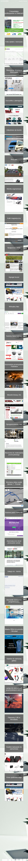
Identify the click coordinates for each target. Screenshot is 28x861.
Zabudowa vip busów (14, 130)
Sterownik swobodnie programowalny (14, 601)
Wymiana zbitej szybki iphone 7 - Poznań (14, 483)
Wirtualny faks (14, 307)
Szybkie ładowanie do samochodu (14, 748)
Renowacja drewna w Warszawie (14, 71)
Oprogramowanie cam (14, 424)
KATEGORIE (4, 1)
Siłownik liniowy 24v (14, 395)
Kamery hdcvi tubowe (14, 336)
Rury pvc (14, 159)
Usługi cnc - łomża (14, 571)
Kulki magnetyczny (14, 218)
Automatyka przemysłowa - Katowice (14, 365)
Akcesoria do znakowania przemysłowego (14, 454)
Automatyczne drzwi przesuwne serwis (14, 542)
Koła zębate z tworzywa (14, 42)
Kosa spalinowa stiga (14, 777)
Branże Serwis (23, 1)
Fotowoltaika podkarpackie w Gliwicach (14, 12)
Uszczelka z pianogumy (14, 101)
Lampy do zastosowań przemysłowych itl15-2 (14, 689)
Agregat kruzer (14, 277)
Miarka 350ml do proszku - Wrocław (14, 630)
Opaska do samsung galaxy (14, 660)
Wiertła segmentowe (14, 189)
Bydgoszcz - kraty (14, 248)
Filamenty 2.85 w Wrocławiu (14, 718)
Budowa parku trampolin (14, 512)
